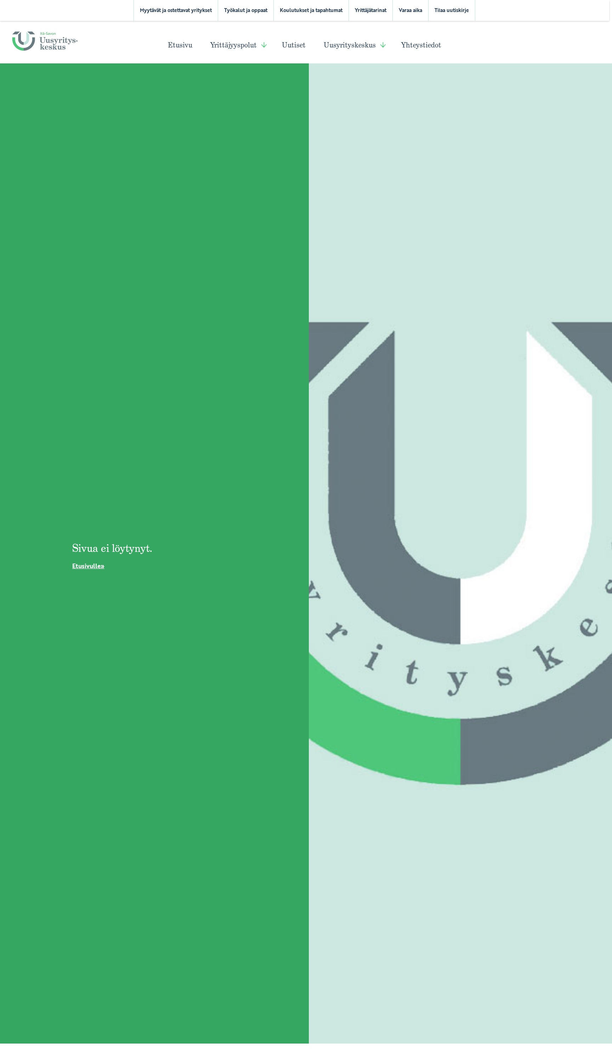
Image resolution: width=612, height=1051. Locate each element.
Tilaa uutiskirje (452, 10)
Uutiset (294, 45)
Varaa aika (410, 10)
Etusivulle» (88, 565)
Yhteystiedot (421, 45)
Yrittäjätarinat (370, 10)
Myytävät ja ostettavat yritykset (176, 10)
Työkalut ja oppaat (245, 10)
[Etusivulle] (44, 40)
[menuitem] (176, 10)
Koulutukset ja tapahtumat (311, 10)
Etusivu (180, 45)
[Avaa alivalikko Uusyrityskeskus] (383, 46)
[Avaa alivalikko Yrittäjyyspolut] (264, 46)
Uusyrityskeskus (350, 45)
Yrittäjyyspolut (233, 45)
